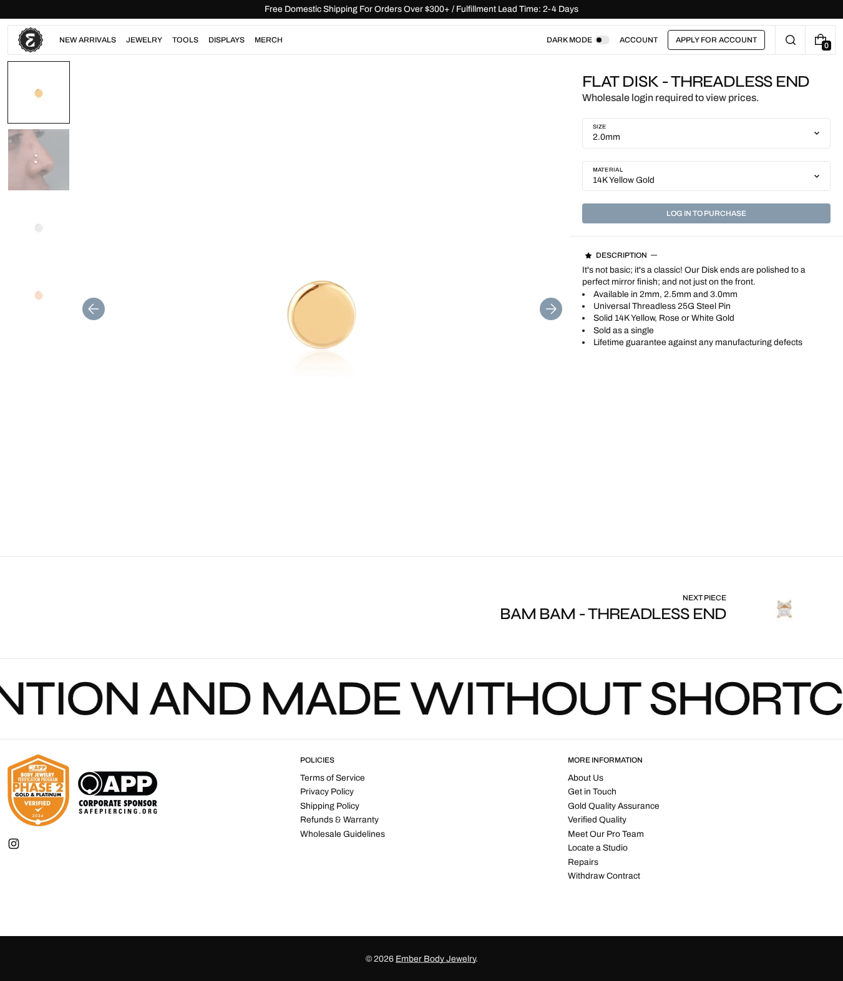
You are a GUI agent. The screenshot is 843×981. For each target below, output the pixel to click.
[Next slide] (551, 309)
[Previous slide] (93, 309)
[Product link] (668, 607)
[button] (790, 40)
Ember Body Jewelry (435, 959)
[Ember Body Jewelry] (82, 790)
